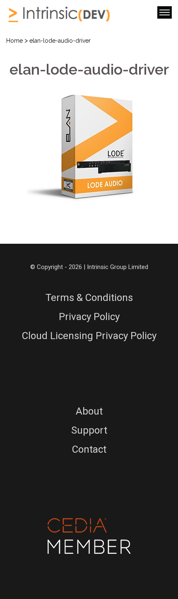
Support (89, 430)
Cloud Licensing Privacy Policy (89, 336)
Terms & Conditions (89, 297)
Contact (89, 449)
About (89, 411)
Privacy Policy (89, 317)
